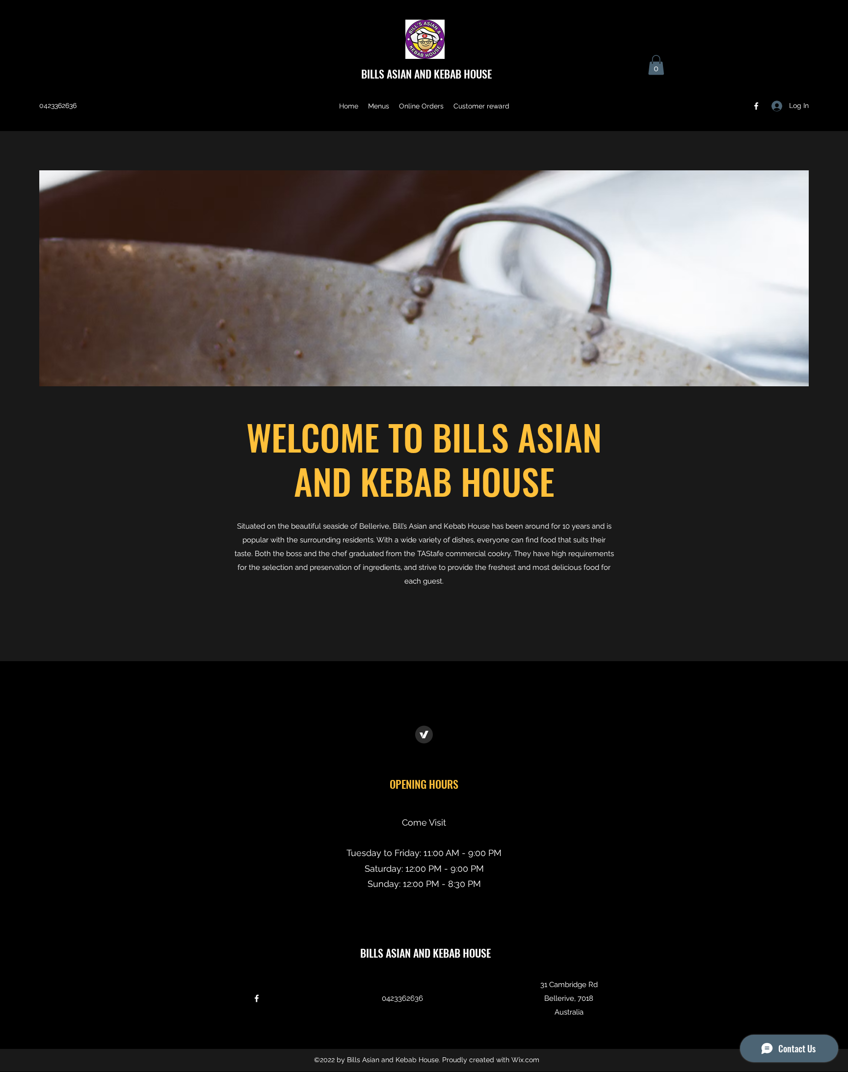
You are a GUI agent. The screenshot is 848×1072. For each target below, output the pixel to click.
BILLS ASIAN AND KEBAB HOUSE (426, 73)
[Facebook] (756, 106)
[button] (656, 65)
